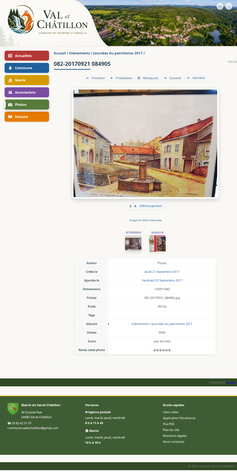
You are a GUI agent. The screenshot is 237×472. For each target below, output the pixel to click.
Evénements (79, 53)
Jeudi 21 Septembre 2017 (162, 272)
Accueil (60, 53)
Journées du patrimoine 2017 (118, 53)
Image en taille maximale (145, 220)
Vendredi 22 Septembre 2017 (162, 280)
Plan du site (171, 430)
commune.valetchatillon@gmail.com (32, 428)
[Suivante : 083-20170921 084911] (145, 143)
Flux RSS (168, 424)
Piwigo (230, 382)
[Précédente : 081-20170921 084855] (133, 241)
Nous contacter (174, 442)
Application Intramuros (179, 418)
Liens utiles (170, 412)
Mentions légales (175, 436)
